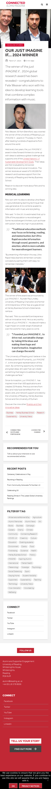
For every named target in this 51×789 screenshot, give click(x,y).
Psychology (36, 567)
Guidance (24, 551)
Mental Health (26, 563)
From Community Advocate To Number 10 (23, 485)
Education (12, 542)
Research (40, 413)
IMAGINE (12, 559)
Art (40, 521)
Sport (27, 571)
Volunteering (29, 588)
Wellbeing (12, 592)
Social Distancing (15, 571)
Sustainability (12, 416)
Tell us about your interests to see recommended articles (21, 455)
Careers (11, 530)
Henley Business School (25, 413)
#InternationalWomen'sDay (19, 517)
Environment (13, 546)
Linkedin (10, 634)
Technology (12, 584)
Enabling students (26, 542)
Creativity (23, 538)
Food (32, 546)
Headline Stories (15, 45)
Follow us (25, 650)
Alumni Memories (15, 521)
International (13, 563)
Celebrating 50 (13, 490)
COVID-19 (12, 538)
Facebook (11, 613)
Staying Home (13, 575)
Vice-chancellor (14, 588)
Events (24, 546)
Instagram (11, 629)
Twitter (10, 618)
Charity (20, 530)
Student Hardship (29, 575)
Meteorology (13, 567)
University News (26, 416)
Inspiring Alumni (25, 559)
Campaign (30, 526)
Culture (33, 538)
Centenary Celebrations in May (18, 474)
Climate (30, 530)
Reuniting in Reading (14, 480)
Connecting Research (29, 534)
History (32, 555)
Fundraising (12, 551)
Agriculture (37, 517)
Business (10, 413)
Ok (13, 786)
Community (13, 534)
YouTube (10, 623)
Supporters (12, 580)
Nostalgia (25, 567)
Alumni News (30, 521)
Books (10, 526)
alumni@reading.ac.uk (12, 681)
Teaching (37, 580)
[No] (47, 780)
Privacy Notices (30, 786)
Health (33, 551)
